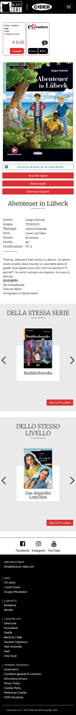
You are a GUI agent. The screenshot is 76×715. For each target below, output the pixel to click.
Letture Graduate (36, 228)
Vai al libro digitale (38, 175)
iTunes (43, 51)
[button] (3, 359)
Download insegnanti (38, 191)
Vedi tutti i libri (59, 402)
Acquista (17, 51)
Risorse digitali (38, 183)
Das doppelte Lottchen (38, 495)
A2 (27, 242)
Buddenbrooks (38, 373)
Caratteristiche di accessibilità (40, 167)
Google (33, 51)
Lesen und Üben (35, 233)
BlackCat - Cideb (26, 7)
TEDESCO (32, 224)
